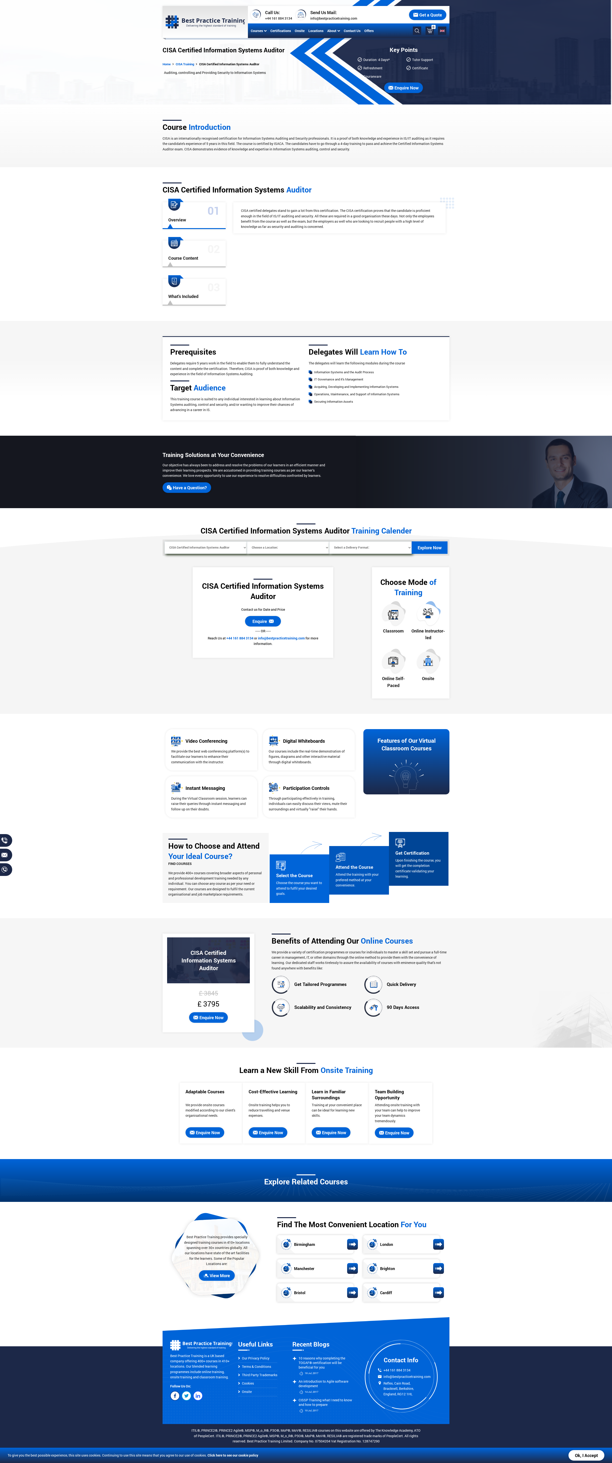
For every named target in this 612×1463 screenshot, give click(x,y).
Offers (369, 30)
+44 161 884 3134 (278, 18)
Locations (315, 30)
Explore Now (430, 547)
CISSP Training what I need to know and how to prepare (325, 1402)
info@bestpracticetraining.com (333, 18)
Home (167, 64)
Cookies (248, 1383)
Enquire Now (211, 1017)
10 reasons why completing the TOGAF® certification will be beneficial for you (322, 1363)
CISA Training (185, 64)
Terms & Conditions (256, 1366)
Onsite (300, 30)
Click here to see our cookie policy (233, 1455)
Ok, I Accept (586, 1455)
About (331, 30)
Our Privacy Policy (255, 1358)
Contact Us (352, 30)
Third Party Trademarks (259, 1375)
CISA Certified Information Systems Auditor (229, 64)
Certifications (280, 30)
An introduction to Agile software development (323, 1383)
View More (220, 1275)
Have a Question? (190, 487)
